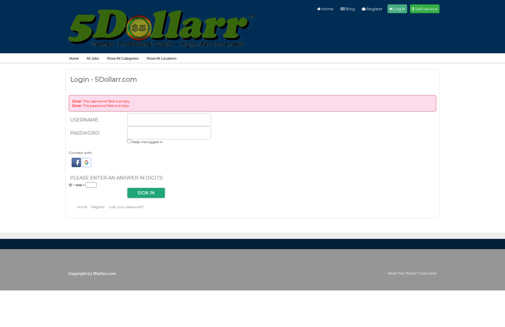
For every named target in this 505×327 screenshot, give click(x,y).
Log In (399, 8)
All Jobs (93, 59)
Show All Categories (123, 59)
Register (374, 8)
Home (327, 8)
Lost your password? (126, 207)
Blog (350, 8)
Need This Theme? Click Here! (412, 273)
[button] (77, 166)
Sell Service (425, 8)
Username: (84, 120)
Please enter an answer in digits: (116, 178)
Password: (85, 133)
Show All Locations (161, 59)
